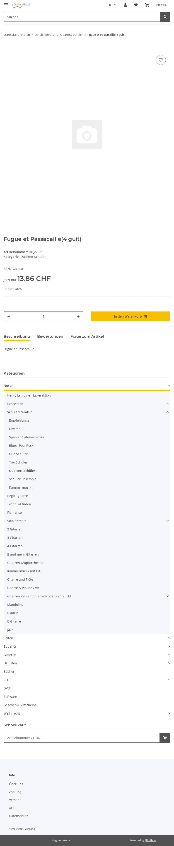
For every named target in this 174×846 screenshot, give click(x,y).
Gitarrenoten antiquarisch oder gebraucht (39, 596)
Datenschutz (18, 816)
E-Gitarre (14, 621)
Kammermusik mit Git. (24, 571)
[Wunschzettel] (135, 5)
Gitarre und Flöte (20, 579)
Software (10, 696)
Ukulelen (10, 663)
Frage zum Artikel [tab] (87, 336)
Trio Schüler (18, 462)
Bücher (9, 671)
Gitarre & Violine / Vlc (23, 588)
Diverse (14, 429)
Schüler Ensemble (22, 479)
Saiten (8, 638)
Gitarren (10, 655)
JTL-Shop (150, 840)
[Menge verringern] (9, 316)
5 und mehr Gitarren (23, 554)
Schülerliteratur (19, 412)
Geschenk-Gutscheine (20, 705)
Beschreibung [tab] (17, 336)
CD (6, 680)
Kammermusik (20, 487)
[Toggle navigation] (6, 3)
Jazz (10, 629)
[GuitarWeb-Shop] (21, 5)
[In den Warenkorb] (7, 48)
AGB (12, 808)
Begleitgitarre (17, 496)
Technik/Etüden (19, 504)
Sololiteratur (16, 521)
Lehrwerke (15, 404)
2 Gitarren (15, 529)
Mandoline (15, 604)
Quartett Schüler (33, 256)
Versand (15, 800)
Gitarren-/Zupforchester (25, 563)
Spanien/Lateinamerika (26, 437)
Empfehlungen (20, 420)
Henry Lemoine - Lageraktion (29, 395)
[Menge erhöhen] (78, 316)
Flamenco (14, 512)
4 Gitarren (15, 546)
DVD (7, 688)
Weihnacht (12, 713)
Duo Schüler (18, 454)
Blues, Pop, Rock (21, 445)
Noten (8, 385)
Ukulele (13, 613)
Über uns (16, 784)
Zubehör (10, 646)
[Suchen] (165, 17)
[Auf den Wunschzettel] (161, 60)
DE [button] (109, 4)
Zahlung (15, 792)
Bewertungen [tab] (50, 336)
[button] (125, 5)
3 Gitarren (15, 537)
